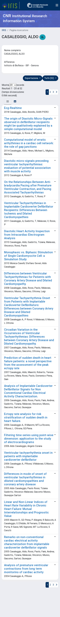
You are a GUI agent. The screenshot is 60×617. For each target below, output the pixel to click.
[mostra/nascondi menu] (57, 5)
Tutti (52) (49, 78)
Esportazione (32, 78)
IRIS (4, 30)
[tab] (7, 101)
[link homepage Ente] (37, 5)
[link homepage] (11, 5)
